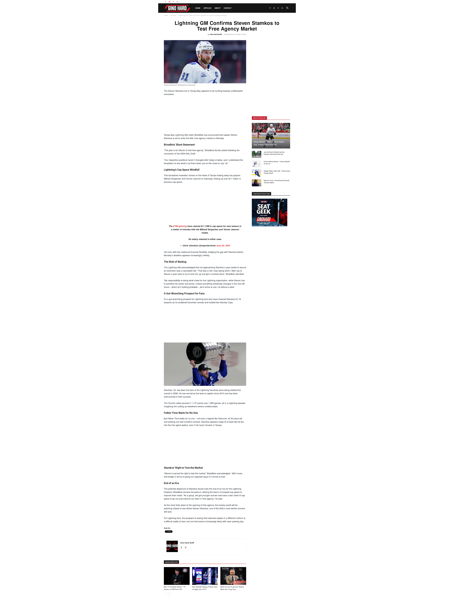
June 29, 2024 (223, 245)
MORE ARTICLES (171, 562)
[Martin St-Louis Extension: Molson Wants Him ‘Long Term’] (233, 576)
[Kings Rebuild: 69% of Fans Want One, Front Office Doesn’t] (271, 135)
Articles (207, 8)
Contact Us (276, 1)
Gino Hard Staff (216, 34)
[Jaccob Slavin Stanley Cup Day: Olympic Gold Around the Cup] (256, 154)
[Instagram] (169, 1)
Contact (227, 8)
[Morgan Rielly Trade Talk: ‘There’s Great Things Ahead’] (256, 173)
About (217, 8)
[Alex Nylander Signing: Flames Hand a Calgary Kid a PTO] (205, 576)
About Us (268, 1)
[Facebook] (165, 1)
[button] (287, 8)
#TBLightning (180, 226)
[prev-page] (165, 594)
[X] (177, 1)
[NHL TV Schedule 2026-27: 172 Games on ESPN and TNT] (177, 576)
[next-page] (169, 594)
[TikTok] (173, 1)
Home (197, 8)
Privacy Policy (286, 1)
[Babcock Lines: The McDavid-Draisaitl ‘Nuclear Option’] (256, 182)
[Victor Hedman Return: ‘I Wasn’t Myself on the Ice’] (256, 163)
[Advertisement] (205, 115)
